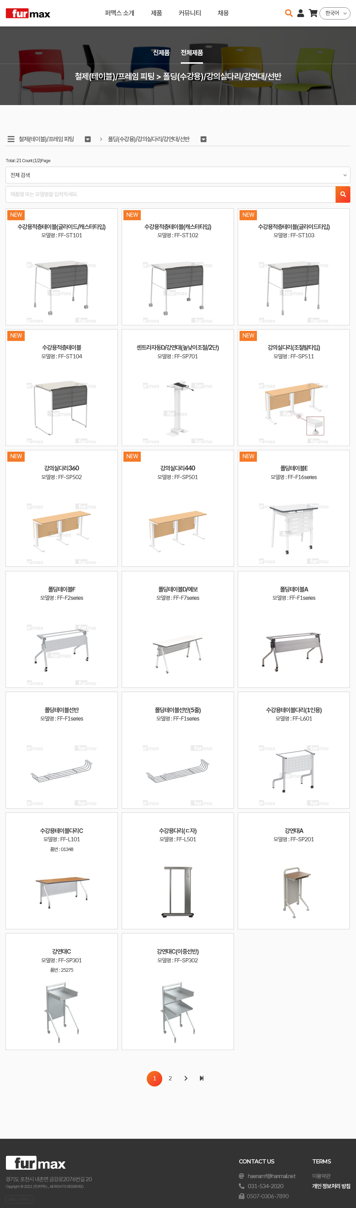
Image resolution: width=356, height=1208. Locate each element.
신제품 (161, 53)
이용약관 (321, 1176)
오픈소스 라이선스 (19, 1199)
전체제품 (192, 53)
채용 (223, 13)
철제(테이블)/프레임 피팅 (46, 139)
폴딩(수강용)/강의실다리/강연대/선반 (148, 139)
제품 (156, 13)
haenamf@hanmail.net (272, 1176)
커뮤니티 (190, 13)
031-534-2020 (265, 1186)
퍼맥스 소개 (119, 13)
